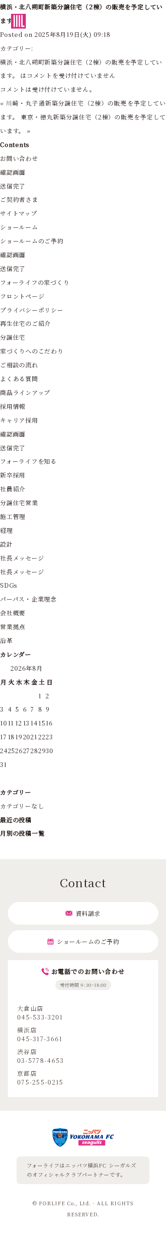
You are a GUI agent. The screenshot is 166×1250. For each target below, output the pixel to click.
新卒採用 (12, 475)
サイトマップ (18, 213)
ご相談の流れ (19, 364)
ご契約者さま (19, 199)
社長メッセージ (22, 558)
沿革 (6, 640)
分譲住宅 (12, 337)
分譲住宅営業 (19, 502)
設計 (6, 544)
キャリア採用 (19, 420)
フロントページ (22, 296)
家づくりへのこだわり (32, 351)
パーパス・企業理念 (28, 599)
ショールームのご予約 (32, 240)
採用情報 (12, 406)
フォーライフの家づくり (35, 282)
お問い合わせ (19, 158)
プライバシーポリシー (32, 310)
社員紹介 (12, 488)
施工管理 (12, 516)
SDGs (9, 585)
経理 (6, 530)
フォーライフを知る (28, 461)
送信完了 (12, 186)
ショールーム (19, 227)
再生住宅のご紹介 (25, 323)
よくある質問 (19, 378)
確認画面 (12, 172)
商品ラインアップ (25, 392)
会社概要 (12, 612)
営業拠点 (12, 626)
